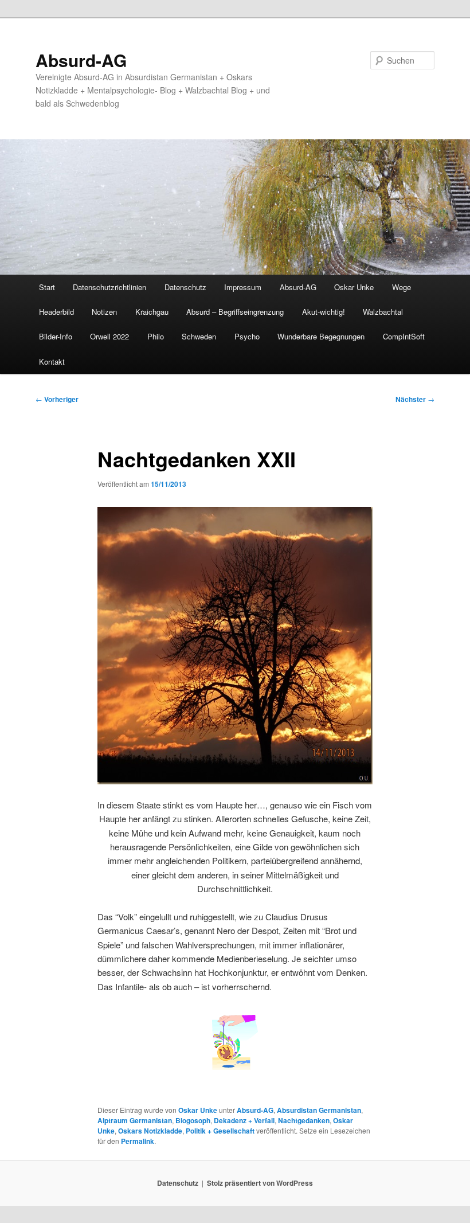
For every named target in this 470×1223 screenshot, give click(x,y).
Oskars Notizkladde (150, 1131)
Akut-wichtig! (323, 311)
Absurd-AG (81, 60)
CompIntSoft (404, 336)
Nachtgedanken (304, 1120)
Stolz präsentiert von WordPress (260, 1183)
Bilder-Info (55, 336)
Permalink (137, 1141)
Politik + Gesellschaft (220, 1131)
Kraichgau (152, 311)
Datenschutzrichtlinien (109, 287)
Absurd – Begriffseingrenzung (235, 311)
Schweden (199, 336)
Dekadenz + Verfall (244, 1120)
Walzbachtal (383, 311)
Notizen (104, 311)
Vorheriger (57, 399)
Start (47, 287)
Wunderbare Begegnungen (321, 336)
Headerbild (56, 311)
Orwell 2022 (109, 336)
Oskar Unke (354, 287)
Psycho (247, 336)
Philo (155, 336)
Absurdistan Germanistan (319, 1110)
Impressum (242, 287)
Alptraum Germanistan (134, 1120)
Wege (401, 287)
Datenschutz (185, 287)
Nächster (414, 399)
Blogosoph (192, 1120)
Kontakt (52, 361)
